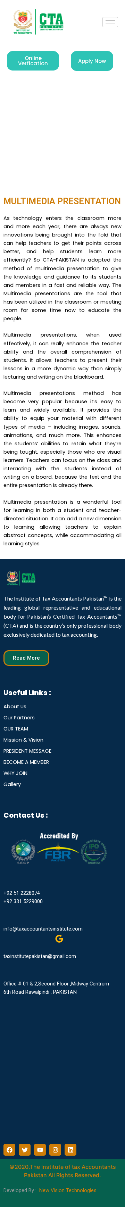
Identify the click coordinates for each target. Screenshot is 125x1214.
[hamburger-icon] (110, 22)
